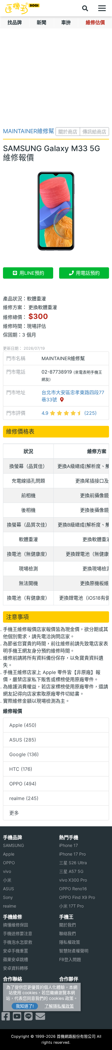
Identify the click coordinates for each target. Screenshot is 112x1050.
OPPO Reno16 (73, 888)
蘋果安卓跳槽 (15, 959)
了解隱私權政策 (59, 1005)
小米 (7, 879)
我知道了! (25, 1005)
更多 (14, 813)
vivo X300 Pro (73, 879)
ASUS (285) (22, 740)
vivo (7, 871)
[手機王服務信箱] (40, 1018)
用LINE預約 (31, 273)
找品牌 (14, 22)
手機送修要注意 (17, 933)
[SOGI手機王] (22, 8)
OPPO (9, 862)
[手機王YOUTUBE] (17, 1018)
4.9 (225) (69, 413)
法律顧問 (67, 986)
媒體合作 (67, 995)
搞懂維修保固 (15, 924)
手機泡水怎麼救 (17, 942)
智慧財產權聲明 (73, 950)
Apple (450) (22, 725)
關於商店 (67, 132)
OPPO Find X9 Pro (77, 897)
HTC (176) (20, 769)
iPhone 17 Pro (72, 853)
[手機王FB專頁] (5, 1018)
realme (9, 905)
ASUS (8, 888)
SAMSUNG (13, 845)
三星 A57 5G (71, 871)
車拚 (66, 22)
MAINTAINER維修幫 (28, 131)
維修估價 (95, 22)
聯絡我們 (67, 933)
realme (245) (24, 798)
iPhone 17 (68, 845)
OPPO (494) (22, 784)
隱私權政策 (69, 942)
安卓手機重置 (15, 950)
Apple (8, 853)
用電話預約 (87, 273)
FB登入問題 (70, 959)
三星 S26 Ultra (73, 862)
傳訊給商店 (94, 132)
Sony (8, 897)
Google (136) (24, 754)
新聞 (41, 22)
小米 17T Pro (71, 905)
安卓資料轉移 (15, 968)
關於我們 (67, 924)
